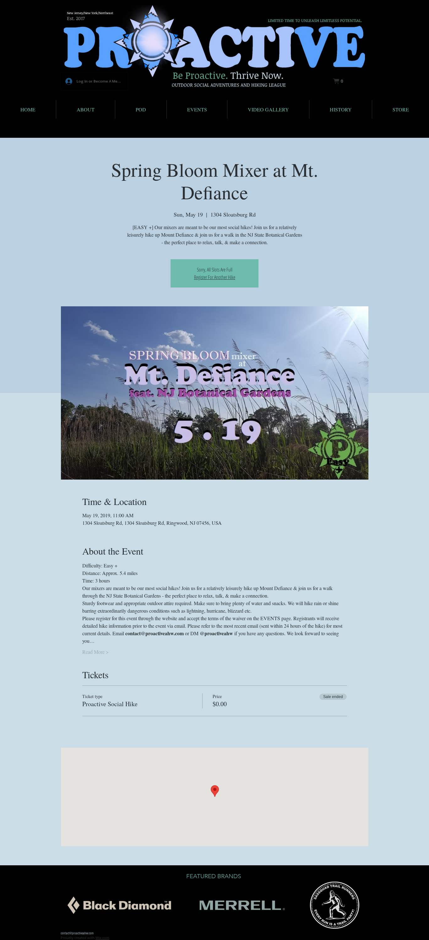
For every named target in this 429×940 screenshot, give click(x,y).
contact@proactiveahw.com (77, 933)
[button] (341, 81)
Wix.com (102, 937)
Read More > (95, 651)
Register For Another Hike (214, 277)
